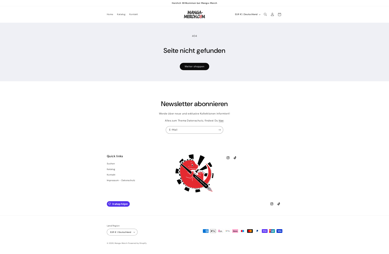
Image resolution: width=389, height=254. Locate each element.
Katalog (111, 169)
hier (221, 120)
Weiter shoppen (195, 66)
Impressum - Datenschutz (121, 180)
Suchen (111, 163)
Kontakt (111, 174)
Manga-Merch (121, 243)
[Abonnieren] (219, 130)
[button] (265, 14)
